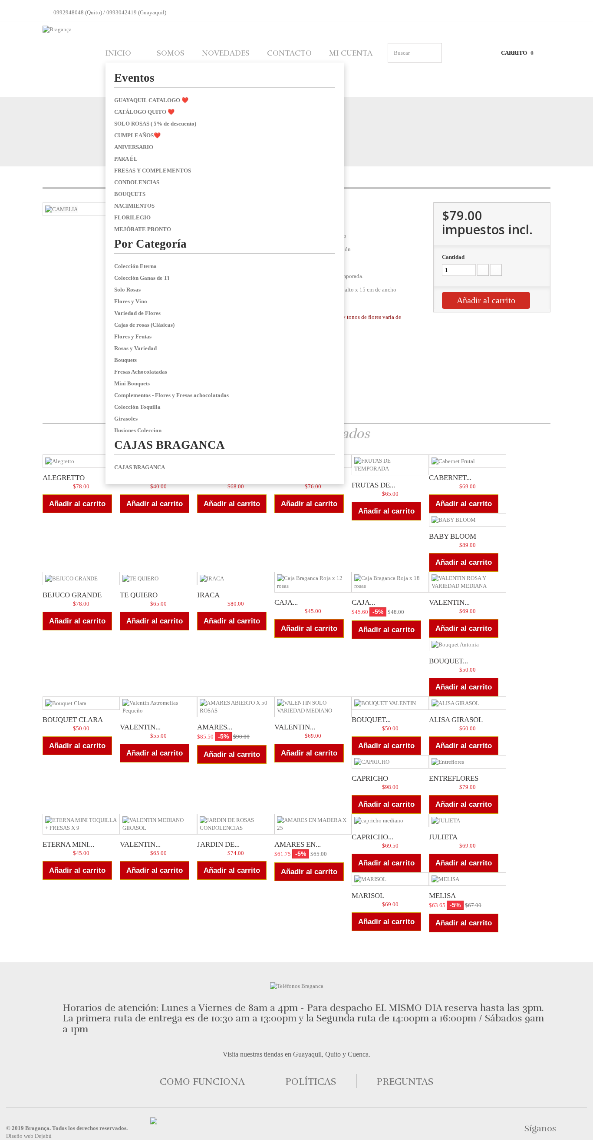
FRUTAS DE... (373, 485)
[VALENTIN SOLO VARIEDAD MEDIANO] (313, 706)
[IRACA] (235, 578)
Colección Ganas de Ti (141, 278)
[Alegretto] (81, 461)
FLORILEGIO (132, 217)
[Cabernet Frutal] (467, 461)
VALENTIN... (449, 602)
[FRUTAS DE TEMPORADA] (390, 464)
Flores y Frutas (133, 336)
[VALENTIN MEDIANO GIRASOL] (158, 824)
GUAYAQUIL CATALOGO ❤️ (151, 100)
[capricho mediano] (390, 820)
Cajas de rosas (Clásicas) (144, 324)
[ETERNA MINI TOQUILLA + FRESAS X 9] (81, 824)
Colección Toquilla (137, 407)
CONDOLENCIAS (136, 182)
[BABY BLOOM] (467, 520)
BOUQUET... (371, 720)
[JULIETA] (467, 820)
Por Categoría (150, 243)
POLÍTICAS (310, 1081)
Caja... (286, 602)
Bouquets (125, 360)
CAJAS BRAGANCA (169, 444)
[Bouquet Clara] (81, 703)
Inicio (118, 53)
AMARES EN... (297, 844)
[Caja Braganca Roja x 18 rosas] (390, 582)
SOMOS (170, 53)
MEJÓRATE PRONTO (142, 229)
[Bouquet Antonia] (467, 644)
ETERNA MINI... (68, 844)
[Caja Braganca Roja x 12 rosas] (313, 582)
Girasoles (126, 418)
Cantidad (453, 257)
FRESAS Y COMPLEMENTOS (152, 170)
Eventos (134, 77)
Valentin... (140, 727)
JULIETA (443, 837)
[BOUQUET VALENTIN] (390, 703)
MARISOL (368, 895)
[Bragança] (66, 58)
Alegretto (64, 478)
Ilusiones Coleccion (137, 430)
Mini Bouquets (132, 383)
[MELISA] (467, 879)
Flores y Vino (130, 301)
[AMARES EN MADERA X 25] (313, 824)
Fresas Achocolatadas (140, 371)
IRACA (208, 595)
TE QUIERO (139, 595)
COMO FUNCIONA (202, 1081)
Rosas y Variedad (135, 348)
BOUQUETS (129, 194)
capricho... (372, 837)
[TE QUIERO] (158, 578)
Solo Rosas (127, 289)
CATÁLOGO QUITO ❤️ (144, 112)
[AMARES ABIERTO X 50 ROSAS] (235, 706)
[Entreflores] (467, 762)
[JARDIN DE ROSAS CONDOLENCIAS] (235, 824)
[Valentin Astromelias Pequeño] (158, 706)
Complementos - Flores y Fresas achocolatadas (171, 395)
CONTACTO (289, 53)
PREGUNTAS (404, 1081)
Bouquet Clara (73, 720)
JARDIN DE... (218, 844)
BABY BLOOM (452, 536)
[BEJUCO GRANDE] (81, 578)
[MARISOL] (390, 879)
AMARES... (214, 727)
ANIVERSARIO (133, 147)
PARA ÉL (126, 159)
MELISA (442, 895)
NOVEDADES (226, 53)
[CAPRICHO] (390, 762)
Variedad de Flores (137, 313)
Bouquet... (448, 661)
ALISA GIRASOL (456, 720)
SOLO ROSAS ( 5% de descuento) (155, 123)
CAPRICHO (370, 778)
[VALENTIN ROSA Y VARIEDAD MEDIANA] (467, 582)
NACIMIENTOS (134, 205)
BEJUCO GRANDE (72, 595)
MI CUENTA (350, 53)
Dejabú (43, 1136)
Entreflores (453, 778)
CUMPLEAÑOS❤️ (137, 135)
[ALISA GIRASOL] (467, 703)
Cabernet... (450, 478)
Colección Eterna (135, 266)
